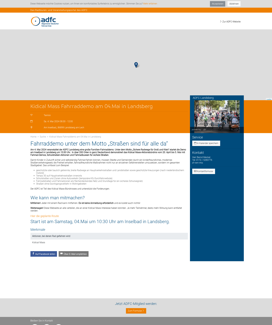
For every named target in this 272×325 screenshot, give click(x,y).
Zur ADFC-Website (231, 21)
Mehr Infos (198, 163)
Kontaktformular (204, 171)
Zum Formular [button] (135, 310)
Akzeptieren (217, 3)
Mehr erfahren (150, 3)
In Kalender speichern (207, 143)
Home (33, 136)
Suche (43, 136)
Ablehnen (234, 3)
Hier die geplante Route (44, 216)
